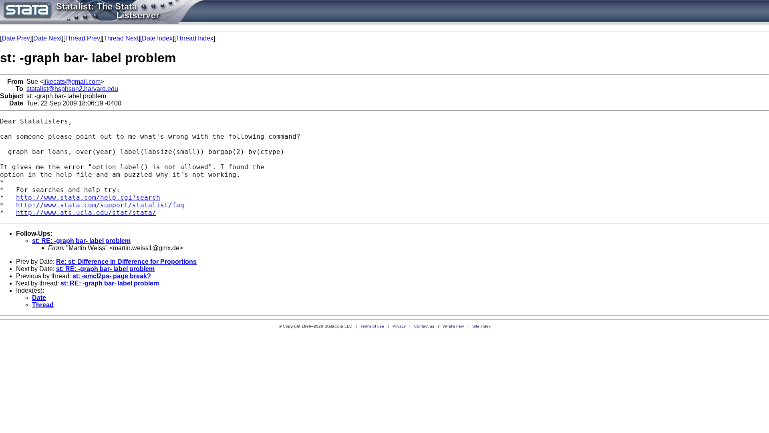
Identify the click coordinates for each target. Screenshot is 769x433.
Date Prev (16, 38)
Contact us (424, 326)
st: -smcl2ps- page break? (111, 276)
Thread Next (121, 38)
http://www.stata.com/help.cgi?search (88, 197)
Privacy (399, 326)
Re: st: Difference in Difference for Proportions (126, 261)
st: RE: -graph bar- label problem (81, 240)
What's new (453, 326)
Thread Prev (82, 38)
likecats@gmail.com (72, 81)
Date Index (157, 38)
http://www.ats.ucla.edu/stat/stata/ (86, 212)
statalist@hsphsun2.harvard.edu (72, 88)
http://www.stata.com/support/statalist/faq (100, 205)
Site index (481, 326)
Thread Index (194, 38)
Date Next (47, 38)
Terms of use (372, 326)
